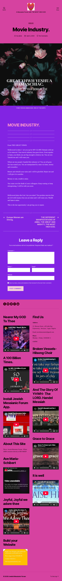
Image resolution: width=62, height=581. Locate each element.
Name (10, 266)
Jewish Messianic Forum (17, 576)
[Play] (5, 350)
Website (10, 274)
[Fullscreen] (27, 350)
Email (34, 266)
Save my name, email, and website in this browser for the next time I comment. (30, 283)
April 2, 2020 (30, 36)
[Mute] (25, 350)
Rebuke (31, 23)
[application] (16, 339)
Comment (11, 250)
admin (20, 36)
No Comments (43, 36)
